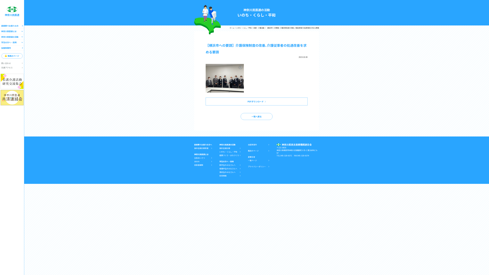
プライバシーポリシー (257, 166)
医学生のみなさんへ (227, 165)
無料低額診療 (224, 148)
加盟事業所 (6, 48)
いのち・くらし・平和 (244, 28)
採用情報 (223, 175)
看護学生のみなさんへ (228, 168)
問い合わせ (6, 63)
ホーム (232, 28)
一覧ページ (252, 160)
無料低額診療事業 (201, 148)
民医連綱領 (198, 165)
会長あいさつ (199, 158)
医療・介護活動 (259, 28)
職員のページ (13, 55)
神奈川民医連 (12, 15)
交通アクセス (7, 67)
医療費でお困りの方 (9, 25)
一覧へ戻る (257, 116)
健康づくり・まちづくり (229, 155)
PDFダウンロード (256, 101)
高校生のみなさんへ (227, 172)
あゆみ (197, 161)
